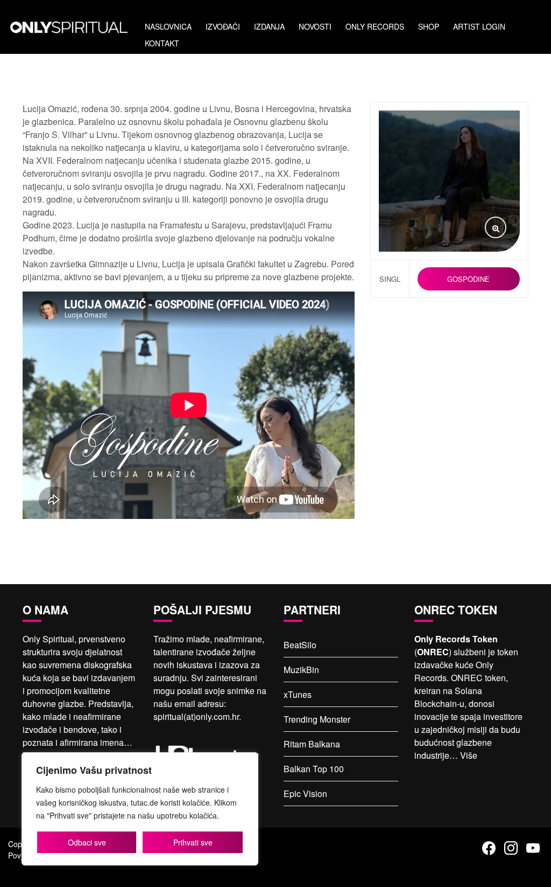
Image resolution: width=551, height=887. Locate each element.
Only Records (374, 26)
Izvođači (223, 26)
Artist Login (479, 26)
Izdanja (269, 26)
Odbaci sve (87, 842)
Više (468, 755)
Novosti (315, 26)
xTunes (298, 694)
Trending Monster (317, 719)
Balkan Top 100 (314, 769)
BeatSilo (300, 645)
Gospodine (468, 279)
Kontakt (162, 43)
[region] (140, 808)
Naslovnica (168, 26)
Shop (428, 26)
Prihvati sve (193, 842)
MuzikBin (301, 669)
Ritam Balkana (312, 744)
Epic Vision (305, 793)
